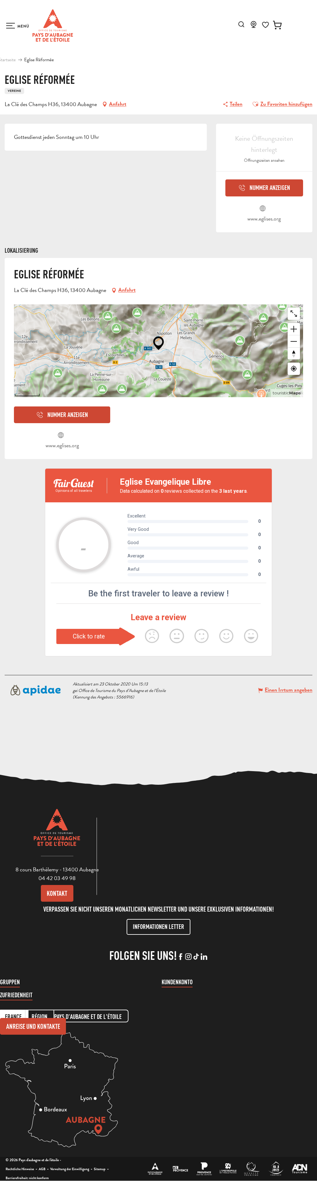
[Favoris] (265, 24)
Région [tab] (39, 1016)
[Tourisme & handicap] (275, 1169)
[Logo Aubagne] (57, 832)
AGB (42, 1168)
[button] (241, 24)
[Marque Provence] (204, 1169)
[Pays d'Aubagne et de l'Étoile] (53, 25)
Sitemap (100, 1168)
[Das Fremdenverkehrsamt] (155, 1169)
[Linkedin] (204, 957)
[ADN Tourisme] (299, 1169)
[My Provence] (180, 1169)
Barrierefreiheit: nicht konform (27, 1177)
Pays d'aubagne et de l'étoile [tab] (88, 1016)
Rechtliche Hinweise (20, 1168)
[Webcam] (253, 26)
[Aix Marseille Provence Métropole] (228, 1169)
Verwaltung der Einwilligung (69, 1168)
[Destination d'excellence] (252, 1169)
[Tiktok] (196, 957)
